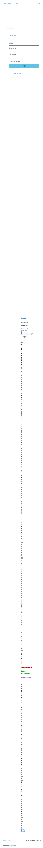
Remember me (26, 334)
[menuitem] (15, 3)
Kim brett (23, 830)
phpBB (12, 845)
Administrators (26, 668)
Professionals (26, 677)
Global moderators (25, 672)
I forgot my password (25, 329)
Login (23, 318)
